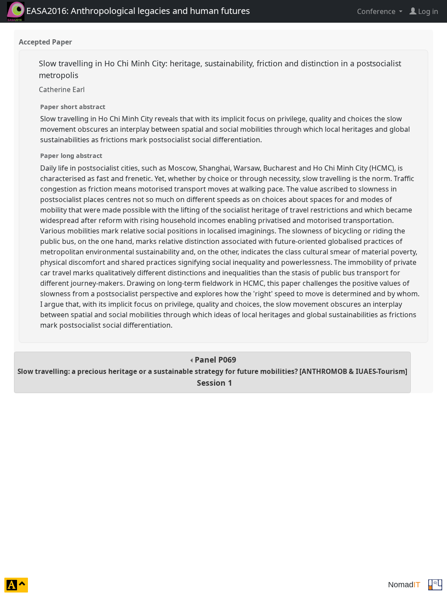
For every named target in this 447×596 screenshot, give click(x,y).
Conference (377, 11)
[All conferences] (435, 584)
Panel (212, 371)
